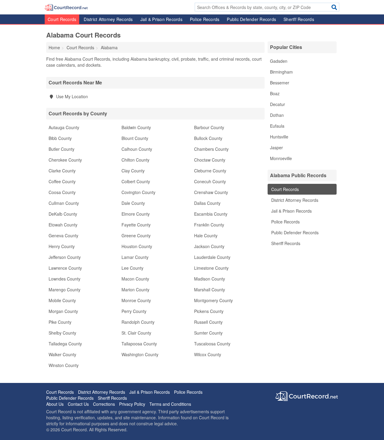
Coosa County (62, 192)
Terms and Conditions (170, 404)
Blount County (135, 138)
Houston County (137, 246)
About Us (55, 404)
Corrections (104, 404)
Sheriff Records (299, 19)
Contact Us (78, 404)
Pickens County (209, 311)
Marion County (135, 290)
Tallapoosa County (139, 344)
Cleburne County (210, 171)
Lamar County (135, 257)
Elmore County (136, 214)
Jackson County (209, 246)
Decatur (277, 104)
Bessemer (279, 83)
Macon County (135, 279)
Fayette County (136, 225)
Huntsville (279, 137)
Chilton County (135, 160)
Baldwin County (136, 127)
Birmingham (281, 72)
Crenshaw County (211, 192)
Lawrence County (65, 268)
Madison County (209, 279)
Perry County (134, 311)
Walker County (62, 354)
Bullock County (208, 138)
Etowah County (63, 225)
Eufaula (277, 126)
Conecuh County (210, 181)
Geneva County (63, 235)
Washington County (140, 354)
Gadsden (278, 61)
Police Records (205, 19)
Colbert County (136, 181)
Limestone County (211, 268)
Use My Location (71, 96)
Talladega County (65, 344)
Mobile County (62, 300)
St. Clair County (136, 333)
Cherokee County (65, 160)
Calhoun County (137, 149)
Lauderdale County (212, 257)
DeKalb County (63, 214)
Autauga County (64, 127)
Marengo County (64, 290)
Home (54, 47)
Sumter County (208, 333)
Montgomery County (213, 300)
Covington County (138, 192)
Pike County (60, 322)
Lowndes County (64, 279)
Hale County (206, 235)
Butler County (61, 149)
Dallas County (207, 203)
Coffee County (62, 181)
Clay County (133, 171)
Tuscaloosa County (212, 344)
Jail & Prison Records (161, 19)
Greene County (136, 235)
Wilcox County (207, 354)
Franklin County (209, 225)
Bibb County (60, 138)
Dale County (133, 203)
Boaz (275, 93)
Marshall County (209, 290)
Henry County (62, 246)
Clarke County (62, 171)
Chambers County (211, 149)
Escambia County (210, 214)
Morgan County (63, 311)
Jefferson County (65, 257)
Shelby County (62, 333)
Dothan (277, 115)
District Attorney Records (108, 19)
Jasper (276, 147)
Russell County (208, 322)
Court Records (62, 19)
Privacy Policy (132, 404)
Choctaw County (209, 160)
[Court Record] (66, 7)
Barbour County (209, 127)
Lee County (132, 268)
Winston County (64, 365)
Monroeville (281, 158)
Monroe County (136, 300)
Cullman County (64, 203)
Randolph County (138, 322)
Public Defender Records (251, 19)
